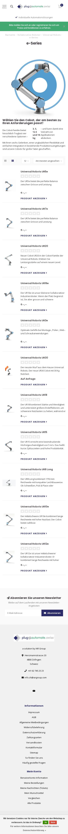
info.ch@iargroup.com (36, 677)
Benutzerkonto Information (34, 777)
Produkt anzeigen (33, 198)
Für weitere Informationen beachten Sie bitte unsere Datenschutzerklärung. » (34, 828)
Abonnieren (54, 612)
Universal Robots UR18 (34, 395)
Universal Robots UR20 (34, 246)
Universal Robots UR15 (34, 432)
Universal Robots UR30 (34, 357)
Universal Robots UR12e (35, 543)
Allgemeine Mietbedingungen (34, 722)
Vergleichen (34, 798)
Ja (45, 822)
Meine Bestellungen (34, 782)
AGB (34, 717)
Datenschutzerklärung (34, 732)
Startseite (10, 35)
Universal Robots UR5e (34, 171)
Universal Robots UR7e (34, 208)
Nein (53, 822)
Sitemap (34, 752)
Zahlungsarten (34, 737)
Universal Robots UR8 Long (37, 469)
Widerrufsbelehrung (34, 727)
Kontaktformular (34, 747)
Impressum (34, 712)
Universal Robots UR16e (35, 283)
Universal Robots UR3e (34, 320)
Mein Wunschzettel (34, 792)
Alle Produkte (34, 803)
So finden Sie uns (34, 757)
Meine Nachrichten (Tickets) (34, 788)
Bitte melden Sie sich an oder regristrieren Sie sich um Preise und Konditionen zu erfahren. (34, 26)
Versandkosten (34, 742)
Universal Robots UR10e (35, 506)
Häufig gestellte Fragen (34, 762)
